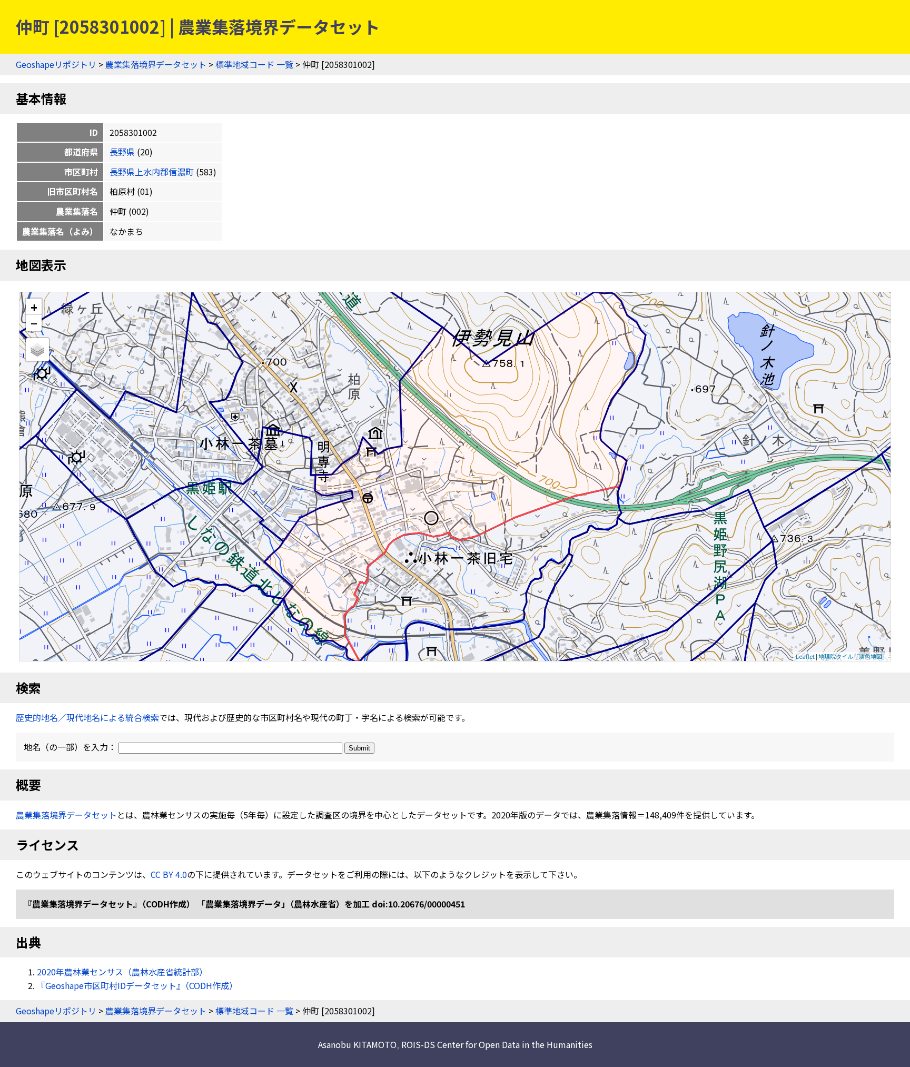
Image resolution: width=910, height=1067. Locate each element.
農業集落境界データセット (155, 64)
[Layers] (37, 349)
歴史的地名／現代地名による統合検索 (87, 717)
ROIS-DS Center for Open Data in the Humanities (496, 1044)
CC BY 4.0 (169, 874)
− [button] (34, 323)
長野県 (122, 151)
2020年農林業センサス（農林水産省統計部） (122, 971)
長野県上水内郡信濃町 (152, 171)
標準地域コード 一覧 (254, 64)
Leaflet (805, 656)
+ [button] (34, 307)
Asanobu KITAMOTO (357, 1044)
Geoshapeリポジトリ (56, 64)
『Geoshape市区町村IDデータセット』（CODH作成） (137, 985)
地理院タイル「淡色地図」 (853, 656)
